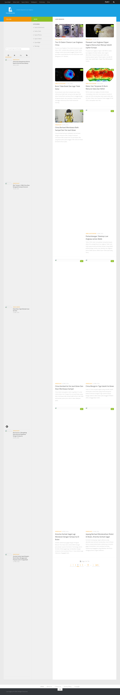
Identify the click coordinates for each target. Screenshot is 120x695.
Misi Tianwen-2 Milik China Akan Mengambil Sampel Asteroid (21, 186)
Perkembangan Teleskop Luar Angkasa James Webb (97, 237)
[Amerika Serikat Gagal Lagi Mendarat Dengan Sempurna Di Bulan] (69, 468)
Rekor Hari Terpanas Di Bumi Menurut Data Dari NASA (97, 87)
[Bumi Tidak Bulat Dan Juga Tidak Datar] (69, 74)
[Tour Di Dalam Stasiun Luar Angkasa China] (69, 30)
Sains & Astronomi (60, 83)
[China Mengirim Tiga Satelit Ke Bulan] (100, 320)
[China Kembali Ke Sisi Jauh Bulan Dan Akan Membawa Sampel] (69, 320)
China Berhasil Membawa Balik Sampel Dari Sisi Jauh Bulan (67, 128)
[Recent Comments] (21, 55)
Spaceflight (8, 2)
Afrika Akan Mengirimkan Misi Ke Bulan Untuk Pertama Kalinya (21, 62)
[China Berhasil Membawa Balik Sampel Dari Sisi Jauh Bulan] (69, 116)
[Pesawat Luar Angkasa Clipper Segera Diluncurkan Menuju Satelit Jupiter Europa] (100, 30)
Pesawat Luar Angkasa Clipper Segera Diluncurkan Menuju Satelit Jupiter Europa (99, 45)
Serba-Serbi (16, 2)
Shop (48, 2)
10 (88, 565)
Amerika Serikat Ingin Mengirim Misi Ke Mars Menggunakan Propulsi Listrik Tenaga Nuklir (21, 558)
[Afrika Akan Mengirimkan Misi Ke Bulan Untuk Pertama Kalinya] (8, 120)
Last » (97, 565)
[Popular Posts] (14, 55)
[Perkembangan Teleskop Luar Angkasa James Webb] (100, 170)
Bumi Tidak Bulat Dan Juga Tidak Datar (67, 87)
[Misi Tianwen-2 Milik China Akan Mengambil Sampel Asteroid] (8, 244)
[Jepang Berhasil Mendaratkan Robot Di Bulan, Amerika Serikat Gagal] (100, 468)
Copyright (77, 686)
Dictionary (42, 2)
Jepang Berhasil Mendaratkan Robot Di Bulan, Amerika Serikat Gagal (100, 535)
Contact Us (58, 686)
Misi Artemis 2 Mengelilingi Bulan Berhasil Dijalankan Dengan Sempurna (20, 434)
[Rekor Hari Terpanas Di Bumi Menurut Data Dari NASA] (100, 74)
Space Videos (25, 2)
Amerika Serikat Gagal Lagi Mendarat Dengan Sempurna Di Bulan (67, 537)
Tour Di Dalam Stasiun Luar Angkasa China (69, 43)
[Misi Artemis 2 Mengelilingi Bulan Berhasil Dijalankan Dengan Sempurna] (8, 491)
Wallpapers (34, 2)
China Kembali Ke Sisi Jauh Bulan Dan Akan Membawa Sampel (69, 387)
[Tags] (27, 55)
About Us (49, 686)
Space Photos (38, 35)
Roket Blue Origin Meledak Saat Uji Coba (21, 310)
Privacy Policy (67, 686)
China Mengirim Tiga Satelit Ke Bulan (100, 386)
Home (42, 686)
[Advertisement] (73, 10)
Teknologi (37, 46)
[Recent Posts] (8, 55)
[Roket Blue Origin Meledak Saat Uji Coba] (8, 367)
